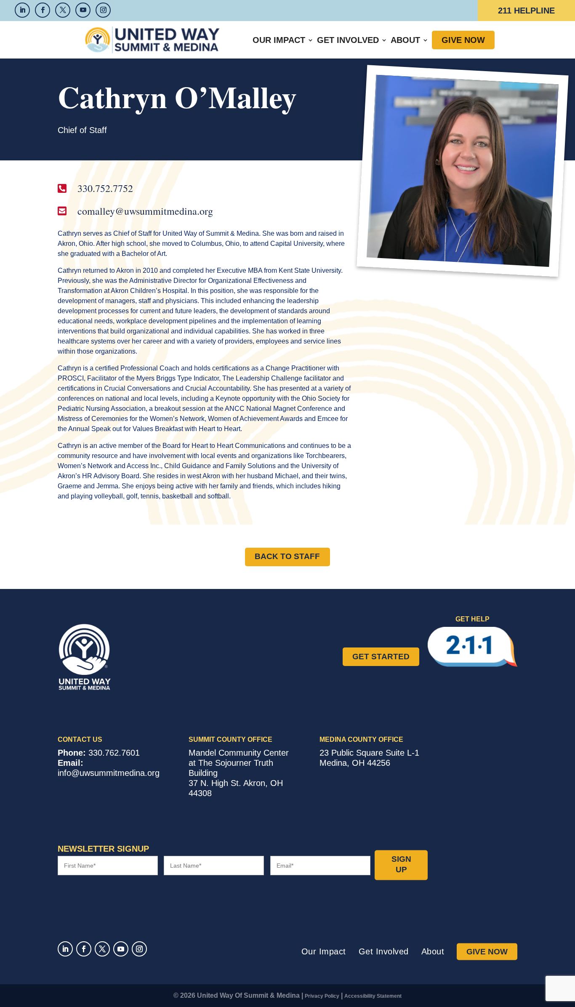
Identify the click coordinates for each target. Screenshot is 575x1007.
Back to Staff (287, 556)
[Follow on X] (102, 948)
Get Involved (348, 40)
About (405, 40)
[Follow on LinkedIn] (65, 948)
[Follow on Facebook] (83, 948)
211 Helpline (526, 10)
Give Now (463, 40)
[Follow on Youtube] (120, 948)
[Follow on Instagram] (139, 948)
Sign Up (401, 864)
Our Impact (279, 40)
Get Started (381, 656)
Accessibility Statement (373, 996)
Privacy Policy (322, 996)
